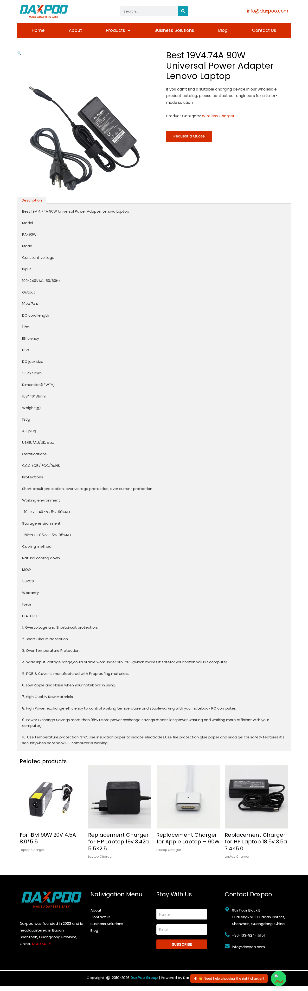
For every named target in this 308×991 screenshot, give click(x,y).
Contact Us (264, 30)
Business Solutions (174, 30)
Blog (223, 30)
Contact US (100, 916)
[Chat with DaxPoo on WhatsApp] (278, 978)
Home (38, 30)
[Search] (183, 11)
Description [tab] (32, 200)
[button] (19, 53)
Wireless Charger (218, 116)
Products (115, 30)
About (75, 30)
